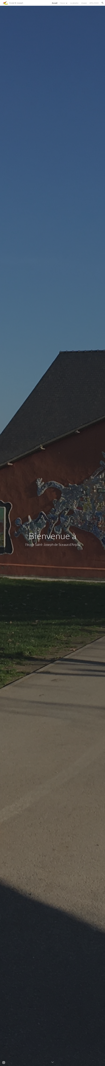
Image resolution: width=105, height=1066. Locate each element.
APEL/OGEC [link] (94, 3)
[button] (102, 2)
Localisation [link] (74, 3)
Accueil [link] (54, 3)
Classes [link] (62, 3)
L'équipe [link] (84, 3)
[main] (52, 536)
